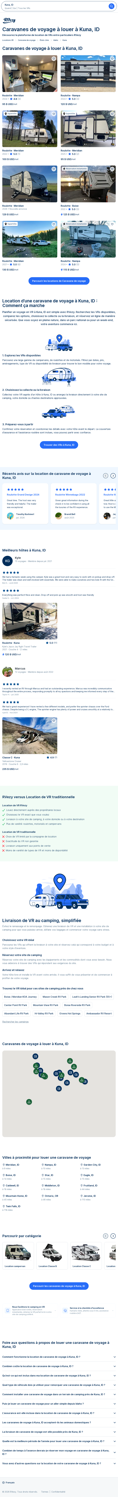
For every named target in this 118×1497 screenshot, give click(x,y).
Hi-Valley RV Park (44, 1013)
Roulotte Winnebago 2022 (70, 494)
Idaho (55, 40)
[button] (67, 1083)
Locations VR (8, 40)
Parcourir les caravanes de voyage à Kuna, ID (59, 1286)
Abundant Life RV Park (16, 1013)
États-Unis (44, 40)
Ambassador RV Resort (99, 1013)
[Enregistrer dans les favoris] (54, 58)
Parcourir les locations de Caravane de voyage (59, 280)
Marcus (20, 668)
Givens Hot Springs (69, 1013)
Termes (44, 1492)
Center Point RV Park (15, 1005)
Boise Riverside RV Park (77, 1005)
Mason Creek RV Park (54, 996)
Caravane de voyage (26, 40)
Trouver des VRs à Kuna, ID (59, 444)
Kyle (18, 558)
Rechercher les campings (15, 1021)
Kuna (65, 40)
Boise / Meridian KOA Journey (20, 996)
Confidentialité (58, 1492)
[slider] (13, 99)
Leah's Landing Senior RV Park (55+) (92, 996)
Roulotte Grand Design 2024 (23, 494)
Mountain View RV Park (45, 1005)
